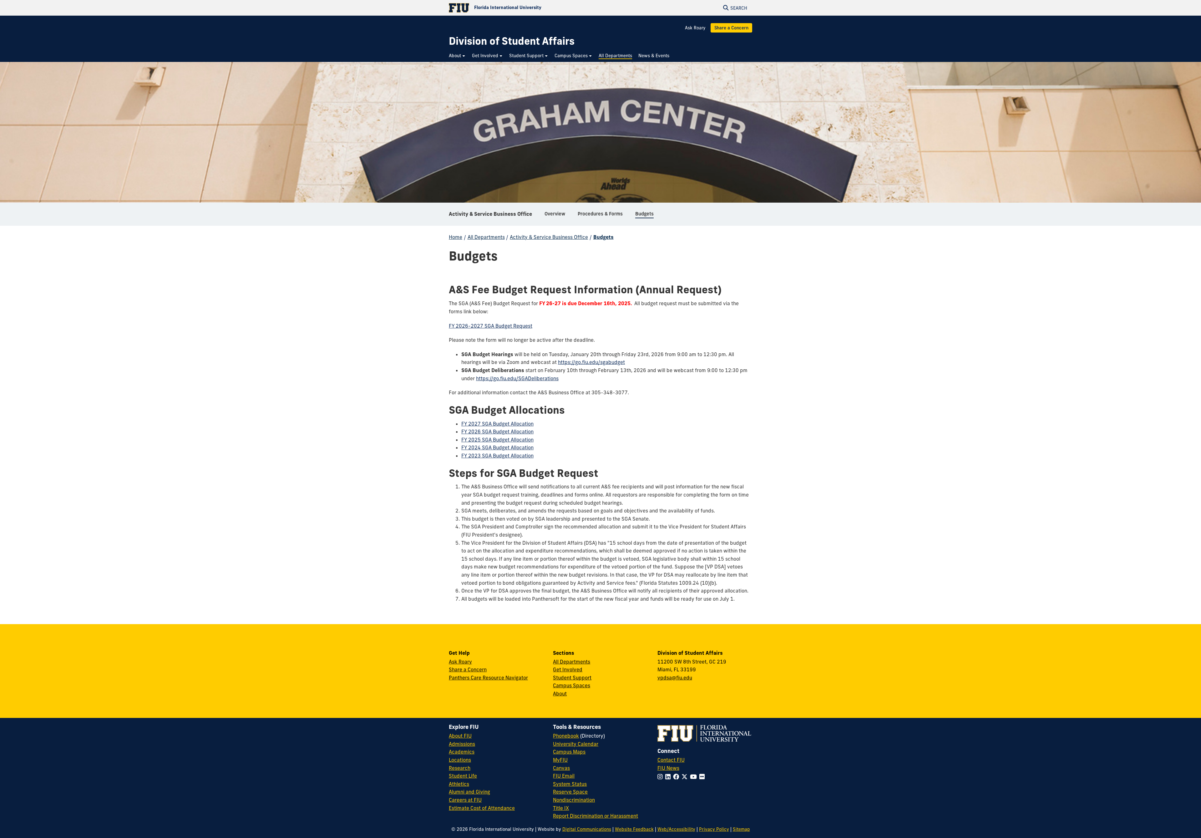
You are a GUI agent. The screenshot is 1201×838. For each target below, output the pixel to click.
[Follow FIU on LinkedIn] (669, 776)
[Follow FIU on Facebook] (677, 776)
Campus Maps (569, 752)
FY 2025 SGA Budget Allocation (497, 440)
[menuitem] (457, 56)
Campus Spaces (571, 685)
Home (455, 237)
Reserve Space (570, 792)
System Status (570, 784)
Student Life (463, 776)
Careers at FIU (465, 800)
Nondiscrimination (574, 800)
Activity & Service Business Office (490, 214)
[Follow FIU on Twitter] (686, 776)
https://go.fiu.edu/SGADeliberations (517, 378)
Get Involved (567, 669)
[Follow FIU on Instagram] (661, 776)
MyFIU (560, 760)
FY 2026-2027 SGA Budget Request (490, 326)
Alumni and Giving (469, 792)
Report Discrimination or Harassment (595, 816)
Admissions (462, 744)
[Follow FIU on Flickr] (703, 776)
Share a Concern (731, 28)
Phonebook (566, 736)
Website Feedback (634, 829)
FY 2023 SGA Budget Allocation (497, 455)
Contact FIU (671, 760)
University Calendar (575, 744)
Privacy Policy (714, 829)
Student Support (572, 677)
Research (459, 768)
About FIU (460, 736)
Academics (461, 752)
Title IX (561, 808)
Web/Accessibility (676, 829)
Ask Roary (695, 28)
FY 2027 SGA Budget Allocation (497, 424)
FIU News (668, 768)
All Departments (486, 237)
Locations (460, 760)
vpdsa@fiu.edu (674, 677)
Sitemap (741, 829)
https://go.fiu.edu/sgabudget (591, 362)
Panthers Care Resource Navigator (488, 677)
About (560, 693)
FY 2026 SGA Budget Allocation (497, 431)
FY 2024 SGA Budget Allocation (497, 447)
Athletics (459, 784)
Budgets (603, 237)
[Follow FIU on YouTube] (694, 776)
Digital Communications (586, 829)
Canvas (561, 768)
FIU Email (564, 776)
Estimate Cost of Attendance (482, 808)
